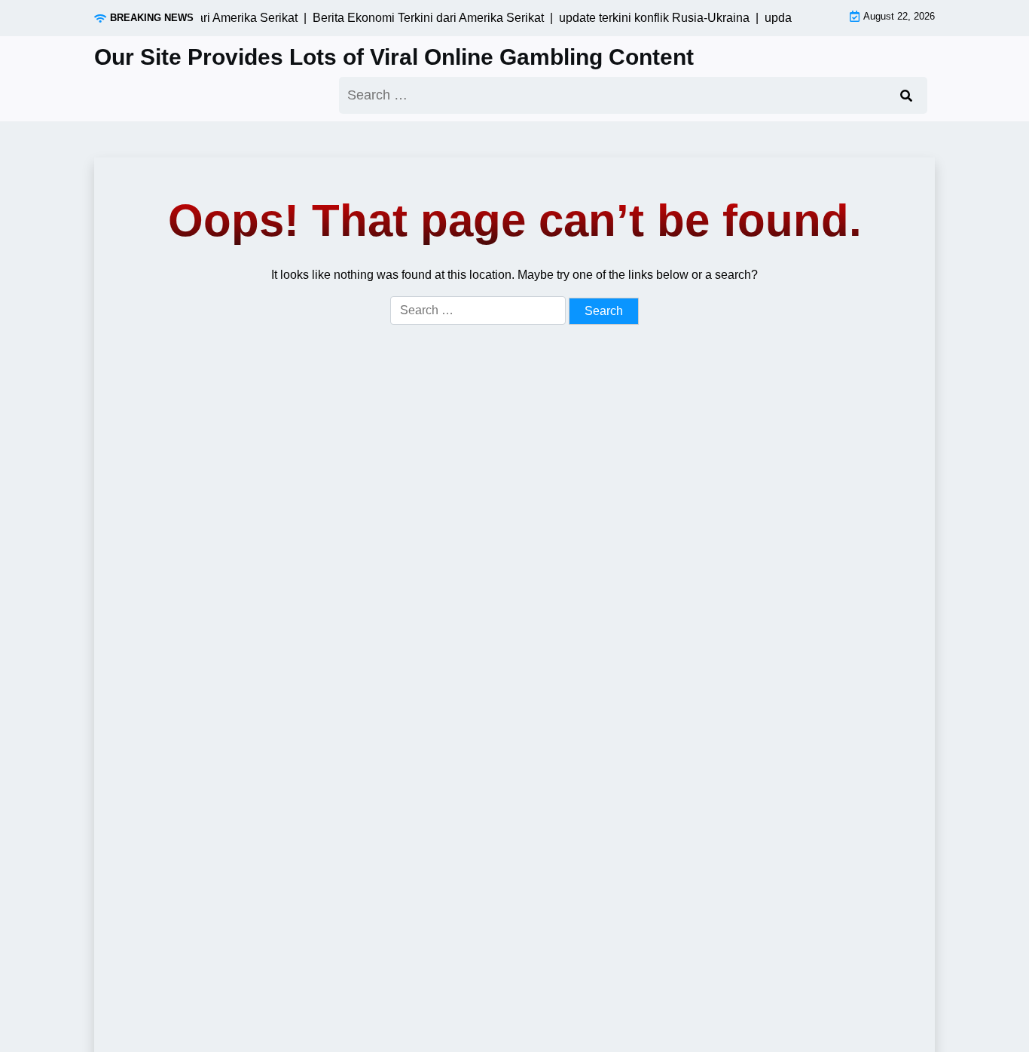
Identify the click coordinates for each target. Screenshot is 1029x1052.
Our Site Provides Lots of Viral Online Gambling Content (394, 56)
